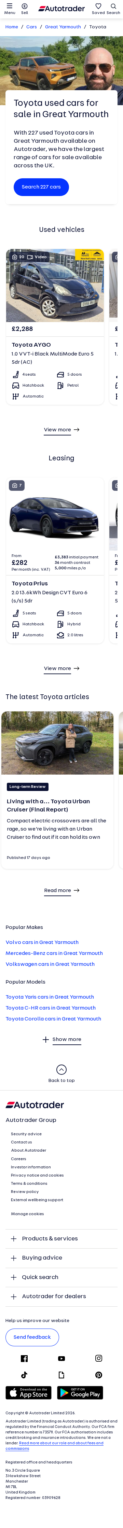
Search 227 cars (41, 187)
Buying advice (42, 1258)
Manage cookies (27, 1214)
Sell (24, 13)
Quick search (40, 1277)
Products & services (50, 1239)
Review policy (25, 1192)
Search (113, 13)
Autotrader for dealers (54, 1296)
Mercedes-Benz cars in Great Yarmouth (54, 953)
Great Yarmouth (63, 27)
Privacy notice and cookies (37, 1175)
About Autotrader (28, 1151)
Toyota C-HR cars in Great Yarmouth (50, 1008)
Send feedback (32, 1337)
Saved (98, 13)
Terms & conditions (29, 1184)
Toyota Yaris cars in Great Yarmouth (49, 997)
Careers (18, 1159)
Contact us (21, 1142)
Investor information (31, 1167)
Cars (31, 27)
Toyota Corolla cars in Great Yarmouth (53, 1019)
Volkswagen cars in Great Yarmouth (50, 964)
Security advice (26, 1134)
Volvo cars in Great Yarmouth (42, 942)
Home (11, 27)
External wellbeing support (37, 1200)
